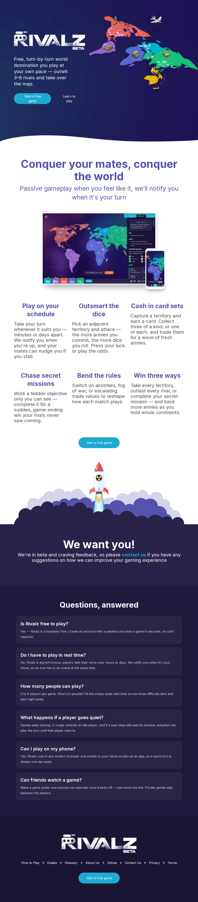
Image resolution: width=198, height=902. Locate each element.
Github (112, 863)
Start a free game (32, 98)
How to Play (30, 863)
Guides (52, 863)
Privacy (154, 863)
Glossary (71, 863)
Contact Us (133, 863)
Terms (172, 863)
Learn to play (69, 98)
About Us (92, 863)
